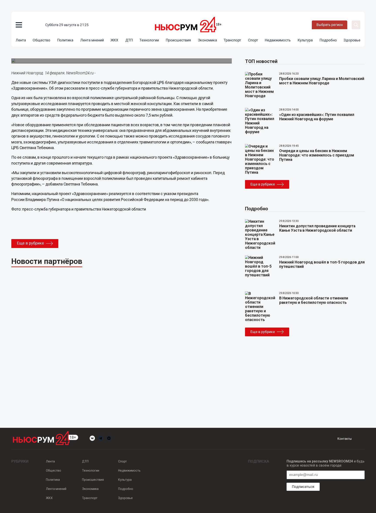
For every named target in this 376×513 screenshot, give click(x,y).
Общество (41, 40)
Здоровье (352, 40)
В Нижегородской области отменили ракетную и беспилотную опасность (313, 300)
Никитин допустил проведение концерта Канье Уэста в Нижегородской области (317, 228)
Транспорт (232, 40)
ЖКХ (114, 40)
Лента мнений (92, 40)
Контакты (344, 438)
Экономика (207, 40)
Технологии (149, 40)
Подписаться (303, 486)
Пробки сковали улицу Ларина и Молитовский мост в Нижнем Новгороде (321, 80)
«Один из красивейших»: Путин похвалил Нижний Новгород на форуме (316, 116)
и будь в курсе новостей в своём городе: (325, 463)
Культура (305, 40)
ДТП (129, 40)
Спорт (253, 40)
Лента (21, 40)
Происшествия (178, 40)
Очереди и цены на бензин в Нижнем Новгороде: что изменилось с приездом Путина (316, 155)
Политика (65, 40)
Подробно (328, 40)
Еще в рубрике (30, 243)
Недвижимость (278, 40)
